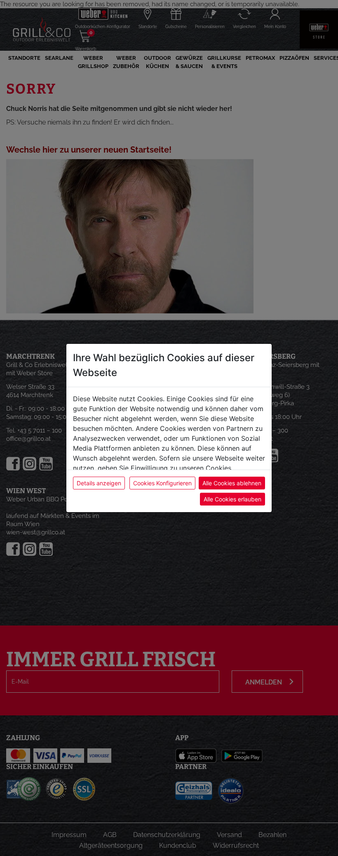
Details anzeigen (99, 483)
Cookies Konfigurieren (162, 483)
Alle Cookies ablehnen (231, 483)
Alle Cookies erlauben (232, 499)
